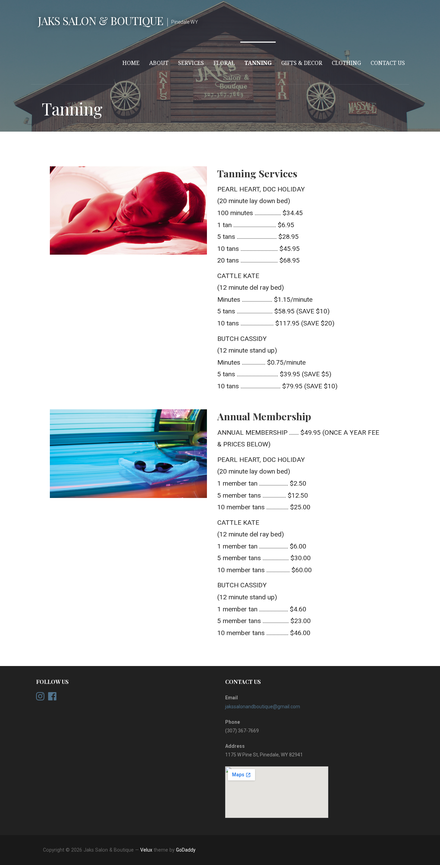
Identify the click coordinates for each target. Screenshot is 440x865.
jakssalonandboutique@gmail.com (262, 706)
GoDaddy (186, 850)
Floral (224, 63)
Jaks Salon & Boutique (100, 20)
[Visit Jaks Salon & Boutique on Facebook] (52, 698)
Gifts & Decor (301, 63)
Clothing (346, 63)
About (158, 63)
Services (191, 63)
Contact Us (388, 63)
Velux (146, 850)
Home (131, 63)
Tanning (258, 63)
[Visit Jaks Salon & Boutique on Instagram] (40, 698)
